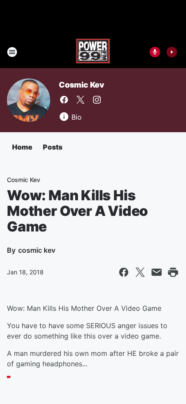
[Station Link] (93, 52)
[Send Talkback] (155, 52)
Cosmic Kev (81, 84)
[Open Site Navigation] (12, 52)
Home (22, 147)
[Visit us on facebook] (64, 99)
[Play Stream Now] (172, 52)
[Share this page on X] (140, 272)
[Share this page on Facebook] (124, 272)
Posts (52, 147)
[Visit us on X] (80, 99)
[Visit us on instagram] (97, 99)
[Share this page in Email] (157, 272)
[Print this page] (173, 272)
